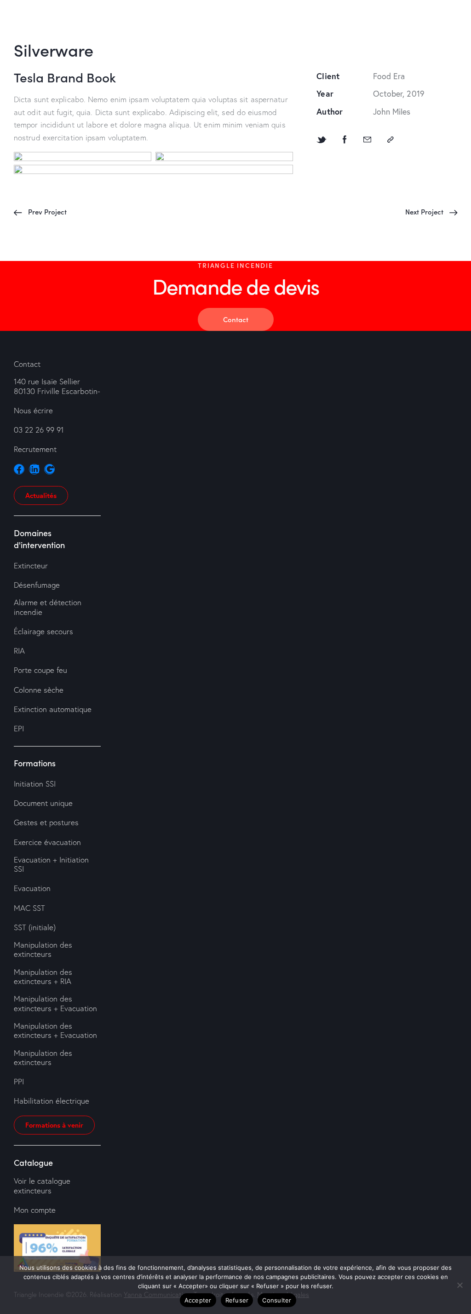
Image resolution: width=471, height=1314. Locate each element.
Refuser (237, 1300)
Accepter (198, 1300)
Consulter (276, 1300)
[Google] (49, 469)
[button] (390, 139)
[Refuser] (459, 1285)
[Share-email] (367, 139)
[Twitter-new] (321, 139)
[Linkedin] (34, 469)
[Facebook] (345, 139)
